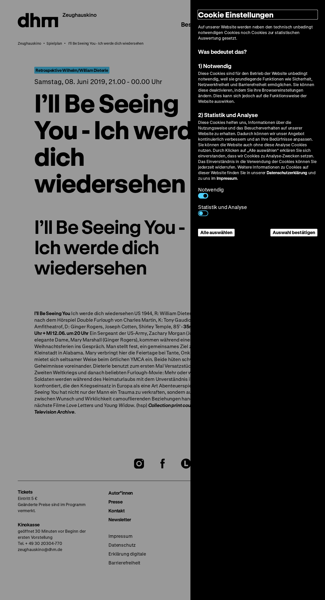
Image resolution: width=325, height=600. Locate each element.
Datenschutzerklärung (287, 172)
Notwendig (211, 189)
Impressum (227, 178)
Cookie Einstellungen (235, 14)
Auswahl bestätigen (294, 232)
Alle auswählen (216, 232)
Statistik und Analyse (222, 207)
